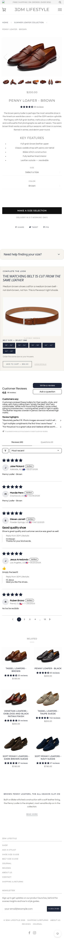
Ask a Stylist (9, 850)
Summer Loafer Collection (29, 22)
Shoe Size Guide (10, 854)
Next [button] (56, 57)
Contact (6, 877)
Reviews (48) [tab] (17, 442)
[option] (32, 57)
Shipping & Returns (12, 882)
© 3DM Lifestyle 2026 (14, 920)
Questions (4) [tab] (47, 442)
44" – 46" (9, 351)
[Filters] (5, 450)
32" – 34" (22, 345)
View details (40, 364)
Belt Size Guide (10, 859)
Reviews (6, 868)
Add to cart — (17, 364)
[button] (27, 107)
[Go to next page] (50, 619)
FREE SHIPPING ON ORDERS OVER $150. (32, 2)
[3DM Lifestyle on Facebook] (29, 933)
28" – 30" (9, 345)
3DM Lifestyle (32, 9)
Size (32, 168)
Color (32, 181)
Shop (5, 845)
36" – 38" (35, 345)
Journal (6, 863)
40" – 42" (49, 345)
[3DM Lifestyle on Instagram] (34, 933)
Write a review (47, 385)
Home (5, 22)
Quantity (32, 195)
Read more (32, 814)
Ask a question (47, 391)
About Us (7, 872)
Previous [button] (7, 57)
